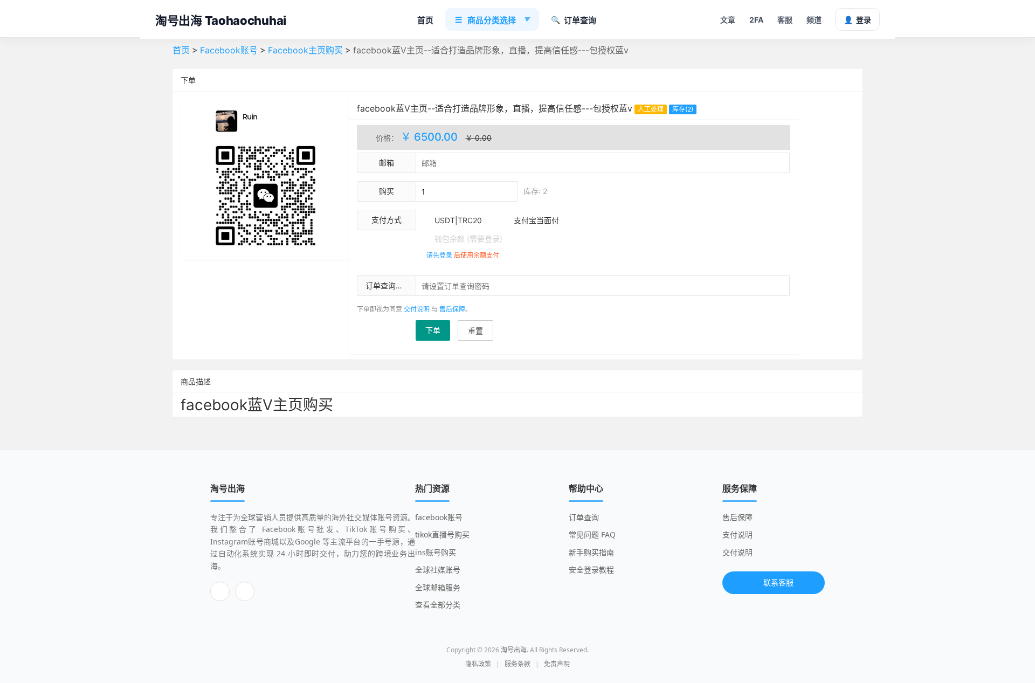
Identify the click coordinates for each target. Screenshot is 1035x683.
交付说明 (417, 309)
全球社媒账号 (437, 569)
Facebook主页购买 (305, 50)
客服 (784, 19)
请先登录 (439, 255)
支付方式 (386, 219)
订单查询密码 (388, 285)
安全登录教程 (591, 569)
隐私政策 (478, 663)
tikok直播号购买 (442, 534)
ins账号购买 (435, 552)
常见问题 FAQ (592, 534)
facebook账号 (439, 517)
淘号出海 (514, 649)
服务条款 (517, 663)
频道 (814, 19)
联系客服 (778, 582)
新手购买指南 (591, 552)
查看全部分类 (437, 604)
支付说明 (737, 534)
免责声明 (557, 663)
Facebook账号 (229, 50)
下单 (432, 330)
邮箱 (386, 162)
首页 (425, 20)
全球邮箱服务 (437, 587)
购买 (386, 191)
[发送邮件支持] (244, 591)
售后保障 (452, 309)
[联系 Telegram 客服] (220, 591)
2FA (756, 19)
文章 (727, 19)
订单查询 (573, 20)
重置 (475, 330)
